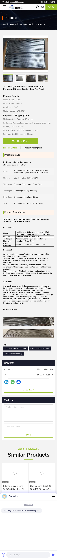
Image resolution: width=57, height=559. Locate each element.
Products (13, 24)
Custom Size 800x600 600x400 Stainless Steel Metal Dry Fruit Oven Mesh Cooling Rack (41, 488)
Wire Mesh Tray (26, 24)
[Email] (18, 382)
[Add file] (3, 555)
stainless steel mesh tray (15, 348)
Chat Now (28, 389)
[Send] (53, 555)
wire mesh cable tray (13, 353)
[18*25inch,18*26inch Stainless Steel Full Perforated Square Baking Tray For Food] (25, 54)
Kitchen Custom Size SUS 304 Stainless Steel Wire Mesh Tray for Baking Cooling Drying (15, 488)
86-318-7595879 (47, 2)
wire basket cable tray (39, 348)
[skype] (6, 382)
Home (4, 24)
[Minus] (53, 496)
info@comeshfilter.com (14, 2)
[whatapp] (12, 382)
